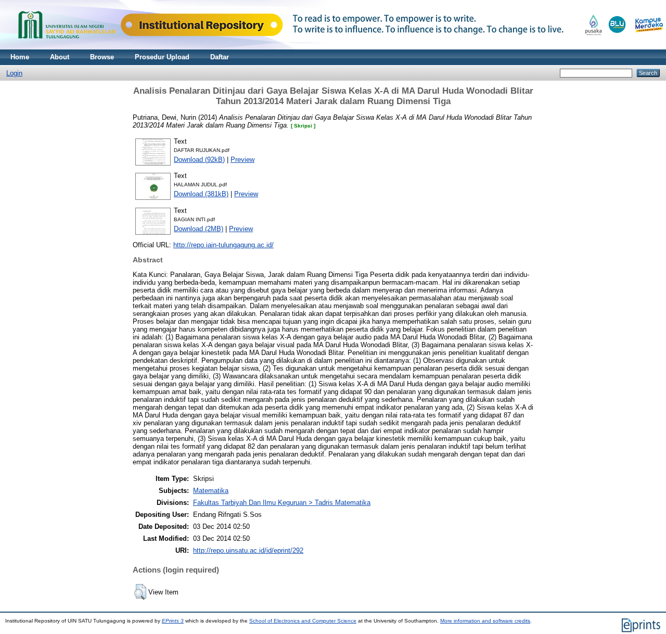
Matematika (210, 490)
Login (14, 73)
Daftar (219, 57)
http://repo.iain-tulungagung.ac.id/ (223, 245)
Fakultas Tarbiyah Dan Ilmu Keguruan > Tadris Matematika (281, 502)
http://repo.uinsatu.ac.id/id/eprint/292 (248, 550)
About (59, 57)
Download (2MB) (198, 229)
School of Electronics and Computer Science (302, 621)
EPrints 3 (173, 621)
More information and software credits (485, 621)
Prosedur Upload (162, 57)
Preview (242, 159)
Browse (102, 57)
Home (19, 57)
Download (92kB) (199, 159)
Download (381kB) (201, 194)
